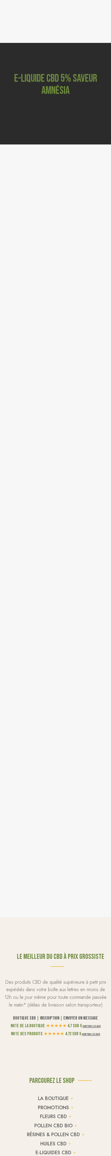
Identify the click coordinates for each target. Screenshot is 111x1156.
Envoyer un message (80, 1018)
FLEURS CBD (53, 1116)
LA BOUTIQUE (53, 1098)
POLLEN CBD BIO (53, 1125)
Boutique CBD (24, 1018)
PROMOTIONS (53, 1107)
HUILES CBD (53, 1143)
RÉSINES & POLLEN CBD (53, 1134)
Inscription (49, 1018)
